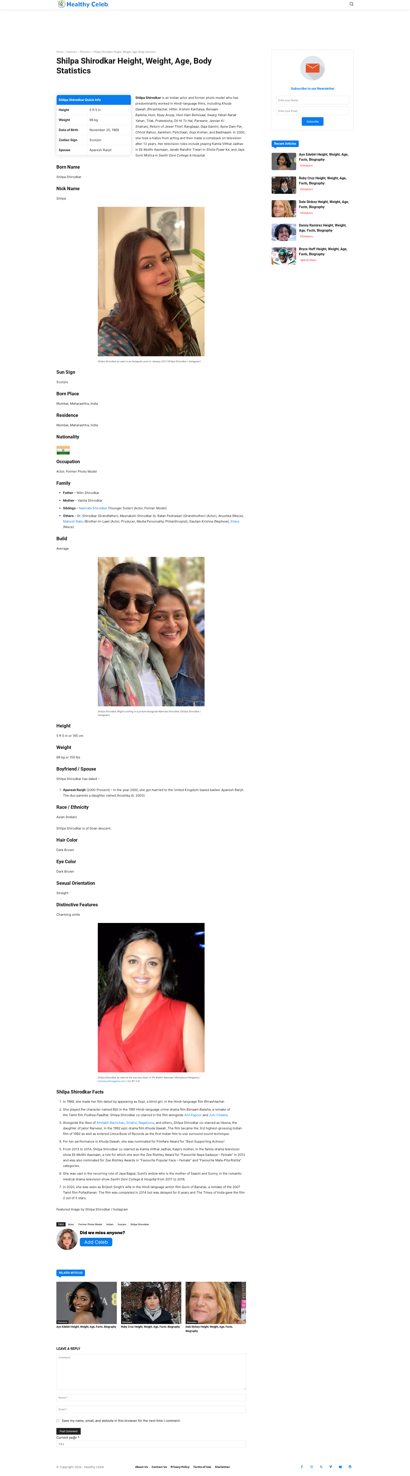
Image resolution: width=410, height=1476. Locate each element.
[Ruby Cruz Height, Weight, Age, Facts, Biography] (151, 1303)
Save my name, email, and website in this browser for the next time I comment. (121, 1421)
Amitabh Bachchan (110, 1123)
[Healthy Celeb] (82, 4)
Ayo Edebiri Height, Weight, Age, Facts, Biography (86, 1326)
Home (60, 52)
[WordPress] (350, 1467)
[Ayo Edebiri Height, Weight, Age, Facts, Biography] (86, 1303)
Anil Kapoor (193, 1115)
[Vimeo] (330, 1467)
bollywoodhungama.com (112, 1081)
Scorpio (122, 1224)
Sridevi (131, 1123)
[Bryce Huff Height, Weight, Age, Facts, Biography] (284, 256)
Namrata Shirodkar (93, 508)
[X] (321, 1467)
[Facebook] (302, 1467)
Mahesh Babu (73, 521)
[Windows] (340, 1467)
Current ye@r (67, 1437)
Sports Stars (308, 260)
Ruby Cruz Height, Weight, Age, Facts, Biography (150, 1326)
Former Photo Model (90, 1224)
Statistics (71, 52)
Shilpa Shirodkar (139, 1224)
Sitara (234, 521)
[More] (202, 84)
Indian (109, 1224)
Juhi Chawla (218, 1115)
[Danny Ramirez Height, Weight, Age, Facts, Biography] (284, 232)
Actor (71, 1224)
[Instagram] (311, 1467)
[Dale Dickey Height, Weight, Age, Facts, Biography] (216, 1303)
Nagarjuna (146, 1123)
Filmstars (85, 52)
